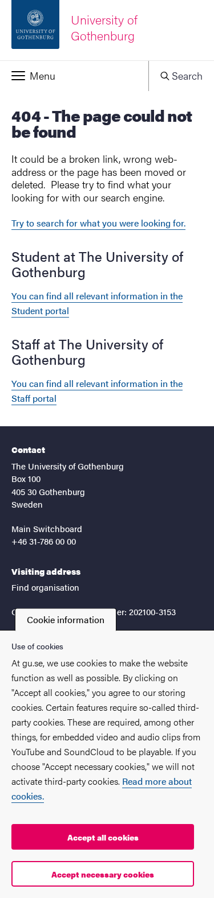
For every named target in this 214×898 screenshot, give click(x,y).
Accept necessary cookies (102, 874)
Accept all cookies (103, 837)
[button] (74, 75)
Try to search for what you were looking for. (98, 222)
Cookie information (65, 619)
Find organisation (45, 587)
